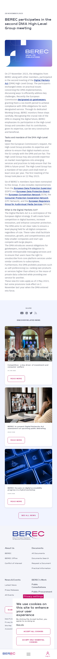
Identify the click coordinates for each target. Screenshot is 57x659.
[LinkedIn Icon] (26, 313)
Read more (16, 379)
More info (20, 625)
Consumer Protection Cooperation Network (26, 197)
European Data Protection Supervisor (32, 188)
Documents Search (40, 558)
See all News (28, 515)
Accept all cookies (33, 631)
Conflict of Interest (13, 563)
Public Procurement (42, 592)
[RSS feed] (35, 313)
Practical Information (41, 568)
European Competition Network (25, 194)
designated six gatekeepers (32, 99)
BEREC (8, 553)
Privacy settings (33, 596)
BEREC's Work (39, 580)
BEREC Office (11, 558)
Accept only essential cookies (33, 641)
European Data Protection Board (32, 191)
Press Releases (12, 590)
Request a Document (41, 563)
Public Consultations (39, 585)
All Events (9, 595)
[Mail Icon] (22, 313)
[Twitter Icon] (31, 313)
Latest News (10, 585)
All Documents (38, 553)
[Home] (9, 654)
